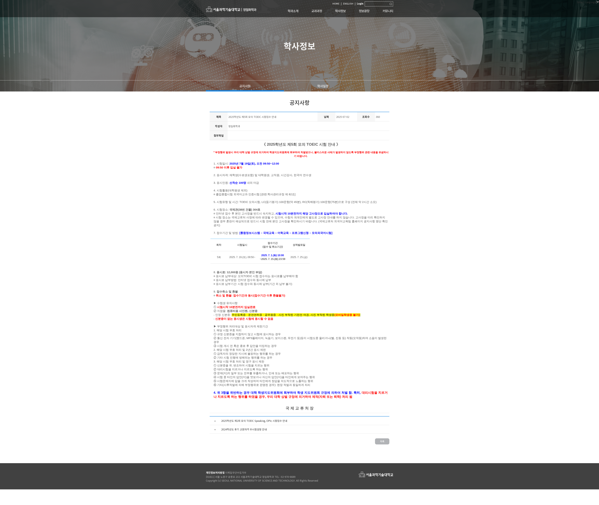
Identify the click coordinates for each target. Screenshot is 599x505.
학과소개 (293, 11)
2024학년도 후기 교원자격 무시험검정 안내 (244, 429)
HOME (335, 3)
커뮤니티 (387, 11)
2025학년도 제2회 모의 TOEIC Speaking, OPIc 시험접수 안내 (254, 421)
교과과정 (316, 11)
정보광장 (364, 11)
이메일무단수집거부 (235, 472)
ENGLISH (348, 3)
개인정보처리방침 (215, 472)
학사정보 (340, 11)
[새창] (223, 9)
